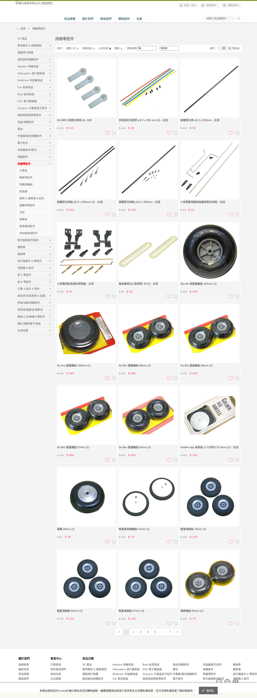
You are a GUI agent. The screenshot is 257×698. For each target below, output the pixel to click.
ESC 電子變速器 (27, 101)
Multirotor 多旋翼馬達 (30, 80)
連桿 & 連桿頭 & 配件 (31, 198)
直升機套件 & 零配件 (29, 260)
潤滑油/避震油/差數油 (30, 309)
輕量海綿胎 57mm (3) (131, 610)
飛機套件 (22, 156)
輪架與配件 (26, 177)
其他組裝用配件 (28, 233)
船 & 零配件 (24, 281)
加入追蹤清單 (107, 133)
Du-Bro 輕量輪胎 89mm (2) (135, 365)
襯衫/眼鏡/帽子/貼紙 (29, 323)
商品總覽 (69, 18)
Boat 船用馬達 (25, 94)
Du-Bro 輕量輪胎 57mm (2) (73, 447)
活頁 (22, 212)
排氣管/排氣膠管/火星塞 (31, 295)
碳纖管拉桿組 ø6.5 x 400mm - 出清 (139, 201)
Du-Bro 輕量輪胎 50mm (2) (135, 447)
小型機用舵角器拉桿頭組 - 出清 (75, 283)
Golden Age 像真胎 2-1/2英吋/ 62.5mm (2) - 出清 (209, 447)
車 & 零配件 (24, 274)
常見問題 (23, 673)
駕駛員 (23, 219)
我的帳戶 (211, 5)
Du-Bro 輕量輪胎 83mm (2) (196, 365)
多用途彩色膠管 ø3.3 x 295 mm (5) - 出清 (143, 120)
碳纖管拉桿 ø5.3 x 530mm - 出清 (199, 120)
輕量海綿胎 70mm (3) (193, 529)
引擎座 (23, 170)
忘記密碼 (55, 678)
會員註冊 (55, 673)
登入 (193, 5)
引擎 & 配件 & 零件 (28, 288)
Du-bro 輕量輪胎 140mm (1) (73, 365)
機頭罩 (21, 253)
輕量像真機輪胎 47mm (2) (134, 529)
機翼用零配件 (27, 205)
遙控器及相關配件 (28, 59)
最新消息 (23, 669)
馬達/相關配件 (25, 122)
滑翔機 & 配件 (25, 267)
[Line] (219, 682)
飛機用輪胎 (26, 184)
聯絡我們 (106, 18)
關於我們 (88, 18)
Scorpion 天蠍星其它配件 (32, 108)
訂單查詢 (55, 664)
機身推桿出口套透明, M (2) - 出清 (138, 283)
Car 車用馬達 (25, 87)
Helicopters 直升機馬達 (31, 73)
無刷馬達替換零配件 (29, 115)
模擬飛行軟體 (25, 52)
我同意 (210, 690)
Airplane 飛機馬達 (28, 66)
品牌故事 (23, 664)
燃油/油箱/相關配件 (28, 302)
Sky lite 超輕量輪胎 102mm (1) (198, 283)
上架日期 (103, 48)
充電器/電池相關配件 (29, 135)
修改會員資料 (58, 669)
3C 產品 (22, 38)
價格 (117, 48)
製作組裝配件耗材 (28, 240)
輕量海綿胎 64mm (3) (70, 610)
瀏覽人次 (71, 48)
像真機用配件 (27, 226)
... (162, 632)
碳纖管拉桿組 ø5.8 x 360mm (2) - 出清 (80, 201)
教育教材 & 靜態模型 (29, 45)
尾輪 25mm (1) (66, 529)
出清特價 (22, 330)
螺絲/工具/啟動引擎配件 (31, 316)
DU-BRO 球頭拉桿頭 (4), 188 (74, 120)
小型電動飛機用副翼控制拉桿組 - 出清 (202, 201)
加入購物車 (114, 133)
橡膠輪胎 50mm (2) (191, 610)
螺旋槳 (21, 247)
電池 (20, 128)
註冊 (186, 5)
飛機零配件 (24, 163)
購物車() (233, 5)
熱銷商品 (87, 48)
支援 (139, 18)
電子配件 (22, 142)
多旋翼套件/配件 (27, 149)
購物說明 (124, 18)
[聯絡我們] (227, 682)
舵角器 (23, 191)
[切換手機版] (236, 682)
